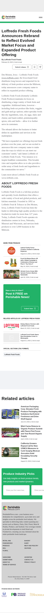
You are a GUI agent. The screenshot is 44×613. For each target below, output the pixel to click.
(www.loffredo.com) (10, 78)
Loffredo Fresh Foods (12, 60)
